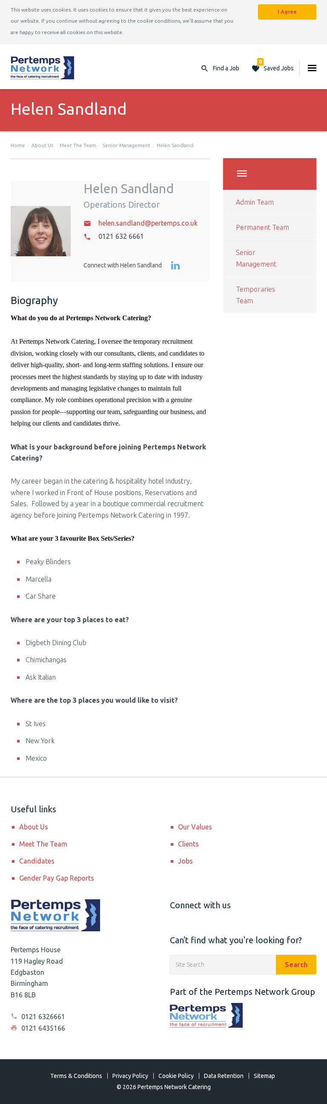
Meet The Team (78, 145)
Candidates (36, 861)
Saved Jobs (276, 66)
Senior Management (126, 145)
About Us (42, 145)
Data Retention (224, 1075)
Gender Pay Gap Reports (56, 878)
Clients (188, 844)
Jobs (185, 861)
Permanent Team (262, 227)
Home (18, 145)
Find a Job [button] (226, 68)
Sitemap (264, 1075)
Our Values (195, 827)
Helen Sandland (175, 145)
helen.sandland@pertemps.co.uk (148, 223)
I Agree (287, 11)
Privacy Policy (130, 1075)
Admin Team (255, 202)
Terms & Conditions (76, 1075)
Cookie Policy (176, 1075)
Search (296, 964)
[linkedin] (175, 266)
